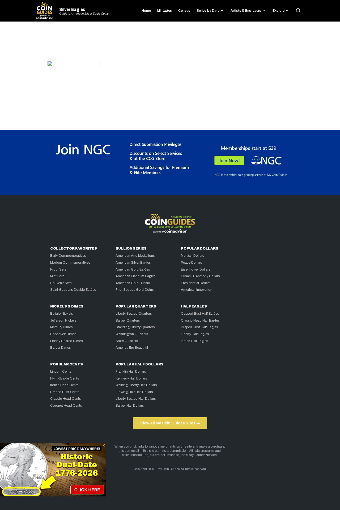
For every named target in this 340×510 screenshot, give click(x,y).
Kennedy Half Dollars (131, 378)
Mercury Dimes (61, 327)
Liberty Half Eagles (195, 334)
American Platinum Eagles (136, 276)
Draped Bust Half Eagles (199, 327)
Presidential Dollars (196, 283)
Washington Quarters (132, 334)
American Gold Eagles (133, 269)
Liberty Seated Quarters (134, 313)
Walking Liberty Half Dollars (136, 385)
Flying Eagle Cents (64, 378)
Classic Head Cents (65, 399)
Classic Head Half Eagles (200, 320)
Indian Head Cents (64, 385)
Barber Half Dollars (130, 405)
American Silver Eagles (133, 262)
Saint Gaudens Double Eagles (73, 290)
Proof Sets (58, 269)
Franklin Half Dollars (131, 371)
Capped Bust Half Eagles (200, 313)
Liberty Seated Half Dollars (136, 399)
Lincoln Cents (60, 371)
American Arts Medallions (135, 256)
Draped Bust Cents (64, 392)
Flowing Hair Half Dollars (134, 392)
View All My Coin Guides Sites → (170, 423)
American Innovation (196, 290)
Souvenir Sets (61, 283)
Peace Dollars (191, 262)
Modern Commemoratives (70, 262)
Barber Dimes (60, 347)
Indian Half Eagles (194, 341)
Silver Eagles (72, 9)
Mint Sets (57, 276)
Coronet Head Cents (66, 405)
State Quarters (127, 341)
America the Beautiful (132, 347)
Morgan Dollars (192, 256)
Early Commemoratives (68, 256)
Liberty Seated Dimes (66, 341)
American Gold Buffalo (133, 283)
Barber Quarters (128, 320)
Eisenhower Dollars (195, 269)
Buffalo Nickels (61, 313)
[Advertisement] (170, 44)
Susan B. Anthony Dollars (200, 276)
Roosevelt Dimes (63, 334)
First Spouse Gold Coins (135, 290)
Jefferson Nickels (63, 320)
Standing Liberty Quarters (135, 327)
